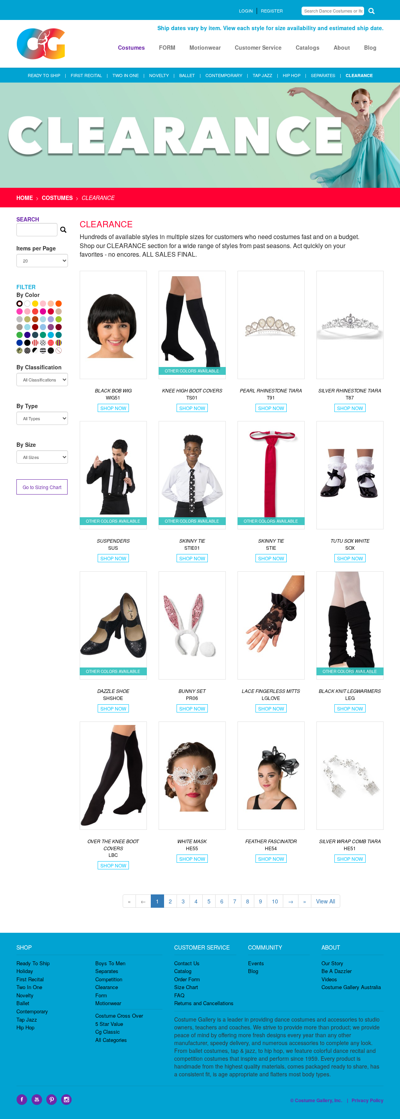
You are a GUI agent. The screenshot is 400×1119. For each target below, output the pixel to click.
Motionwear (205, 47)
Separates (106, 971)
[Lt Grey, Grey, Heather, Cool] (19, 327)
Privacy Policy (368, 1100)
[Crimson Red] (35, 327)
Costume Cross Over (119, 1015)
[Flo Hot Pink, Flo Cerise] (19, 311)
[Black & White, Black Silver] (35, 350)
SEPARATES (323, 75)
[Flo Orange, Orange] (58, 303)
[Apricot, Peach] (51, 303)
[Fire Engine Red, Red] (51, 311)
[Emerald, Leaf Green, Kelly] (19, 335)
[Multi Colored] (58, 343)
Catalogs (308, 47)
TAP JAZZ (262, 75)
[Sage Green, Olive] (27, 319)
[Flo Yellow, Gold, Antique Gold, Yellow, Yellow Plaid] (35, 303)
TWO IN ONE (125, 75)
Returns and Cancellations (204, 1003)
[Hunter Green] (43, 335)
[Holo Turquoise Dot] (43, 319)
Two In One (29, 987)
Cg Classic (107, 1031)
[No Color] (58, 350)
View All (325, 901)
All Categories (111, 1039)
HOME (24, 197)
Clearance (106, 987)
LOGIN (246, 10)
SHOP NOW (113, 408)
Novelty (25, 995)
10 (275, 901)
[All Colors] (19, 303)
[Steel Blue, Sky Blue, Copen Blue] (43, 327)
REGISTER (272, 10)
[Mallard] (35, 335)
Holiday (24, 971)
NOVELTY (159, 75)
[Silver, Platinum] (19, 319)
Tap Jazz (26, 1019)
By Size (26, 444)
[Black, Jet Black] (27, 343)
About (342, 47)
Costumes (131, 47)
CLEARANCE (359, 75)
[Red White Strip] (35, 343)
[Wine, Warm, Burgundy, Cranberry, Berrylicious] (58, 327)
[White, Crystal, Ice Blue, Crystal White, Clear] (27, 303)
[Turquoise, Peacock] (51, 335)
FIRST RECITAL (86, 75)
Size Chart (186, 987)
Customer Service (258, 47)
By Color (27, 295)
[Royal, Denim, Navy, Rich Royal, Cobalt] (19, 343)
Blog (370, 47)
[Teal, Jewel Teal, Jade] (58, 335)
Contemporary (32, 1011)
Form (101, 995)
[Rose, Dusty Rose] (27, 311)
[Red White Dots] (51, 343)
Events (256, 963)
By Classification (39, 367)
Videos (329, 979)
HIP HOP (291, 75)
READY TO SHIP (44, 75)
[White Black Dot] (43, 343)
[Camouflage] (19, 350)
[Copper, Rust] (35, 319)
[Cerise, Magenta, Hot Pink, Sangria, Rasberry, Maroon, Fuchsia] (43, 311)
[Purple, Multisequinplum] (27, 335)
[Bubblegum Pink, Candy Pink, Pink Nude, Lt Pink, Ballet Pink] (43, 303)
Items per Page (36, 248)
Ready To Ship (33, 963)
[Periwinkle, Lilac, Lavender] (51, 319)
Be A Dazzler (336, 971)
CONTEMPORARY (223, 75)
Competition (108, 979)
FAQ (179, 995)
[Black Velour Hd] (51, 350)
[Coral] (35, 311)
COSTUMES (57, 197)
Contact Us (187, 963)
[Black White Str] (43, 350)
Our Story (332, 963)
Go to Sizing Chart (42, 487)
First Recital (30, 979)
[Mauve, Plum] (51, 327)
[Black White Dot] (27, 350)
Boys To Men (110, 963)
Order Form (187, 979)
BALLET (187, 75)
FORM (167, 47)
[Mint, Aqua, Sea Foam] (27, 327)
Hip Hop (25, 1027)
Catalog (182, 971)
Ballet (22, 1003)
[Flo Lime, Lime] (58, 319)
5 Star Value (109, 1023)
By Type (27, 406)
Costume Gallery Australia (351, 987)
